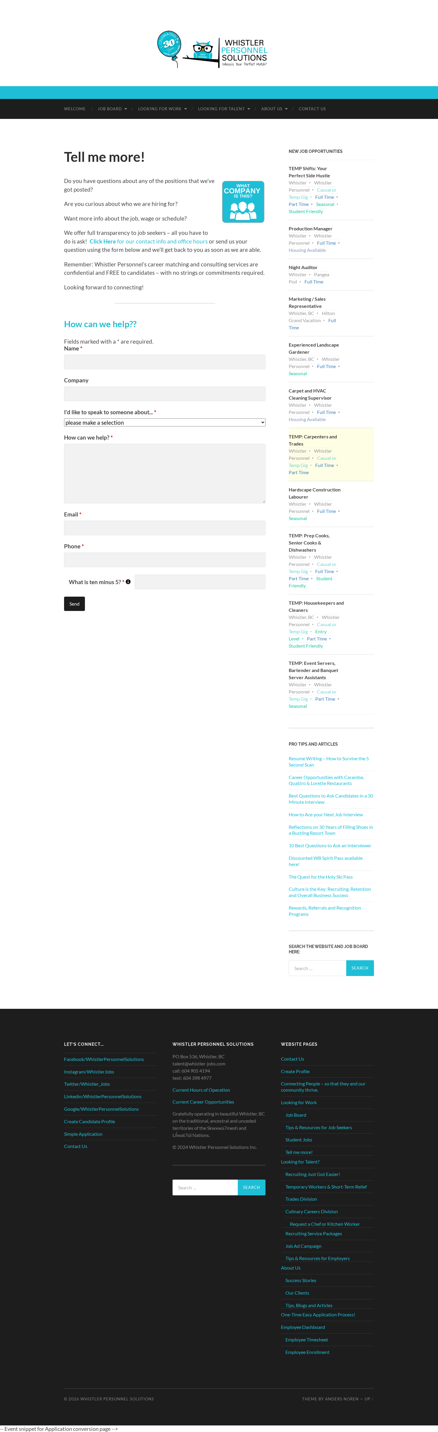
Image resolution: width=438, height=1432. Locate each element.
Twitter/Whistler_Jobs (87, 1084)
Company (76, 380)
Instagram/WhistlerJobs (89, 1071)
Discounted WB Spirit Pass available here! (326, 861)
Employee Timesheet (306, 1339)
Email (73, 514)
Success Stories (300, 1280)
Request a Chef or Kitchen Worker (325, 1224)
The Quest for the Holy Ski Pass (321, 876)
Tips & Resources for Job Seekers (318, 1127)
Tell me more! (299, 1152)
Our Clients (297, 1293)
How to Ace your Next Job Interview (326, 814)
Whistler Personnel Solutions (117, 1399)
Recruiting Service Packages (313, 1233)
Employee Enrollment (307, 1352)
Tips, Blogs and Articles (309, 1305)
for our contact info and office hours (149, 241)
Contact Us (312, 108)
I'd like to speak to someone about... (110, 412)
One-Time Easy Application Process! (318, 1314)
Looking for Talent (221, 108)
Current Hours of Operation (201, 1090)
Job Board (110, 108)
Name (73, 348)
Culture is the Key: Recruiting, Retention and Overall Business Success (330, 892)
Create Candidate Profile (89, 1121)
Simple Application (83, 1134)
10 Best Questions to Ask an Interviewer (330, 845)
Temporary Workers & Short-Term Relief (326, 1186)
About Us (271, 108)
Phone (74, 546)
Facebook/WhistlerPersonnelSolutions (104, 1059)
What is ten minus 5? (100, 581)
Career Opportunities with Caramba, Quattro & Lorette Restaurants (326, 780)
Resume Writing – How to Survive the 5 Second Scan (329, 761)
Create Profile (295, 1071)
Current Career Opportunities (203, 1101)
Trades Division (301, 1199)
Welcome (75, 108)
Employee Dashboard (303, 1327)
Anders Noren (342, 1399)
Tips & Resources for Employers (317, 1258)
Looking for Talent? (300, 1161)
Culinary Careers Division (311, 1211)
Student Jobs (298, 1139)
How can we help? (88, 437)
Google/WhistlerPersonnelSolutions (101, 1109)
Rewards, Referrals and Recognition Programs (325, 911)
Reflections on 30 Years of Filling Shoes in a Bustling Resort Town (331, 830)
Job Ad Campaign (303, 1246)
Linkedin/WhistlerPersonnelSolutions (103, 1096)
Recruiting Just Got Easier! (312, 1174)
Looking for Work (160, 108)
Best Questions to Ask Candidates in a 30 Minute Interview (331, 799)
